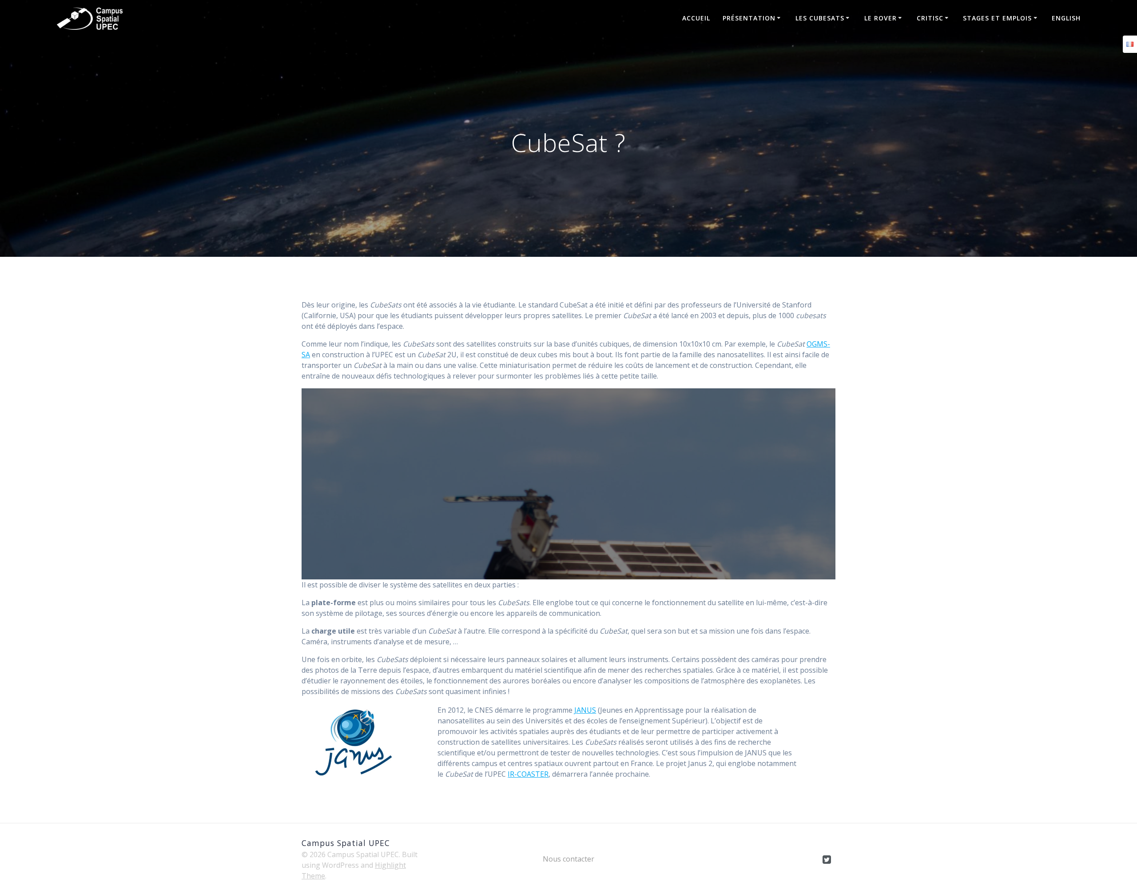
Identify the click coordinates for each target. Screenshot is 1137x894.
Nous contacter (568, 859)
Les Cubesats (819, 18)
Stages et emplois (997, 18)
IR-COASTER (528, 774)
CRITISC (930, 18)
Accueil (696, 18)
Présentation (749, 18)
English (1066, 18)
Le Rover (880, 18)
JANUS (585, 710)
